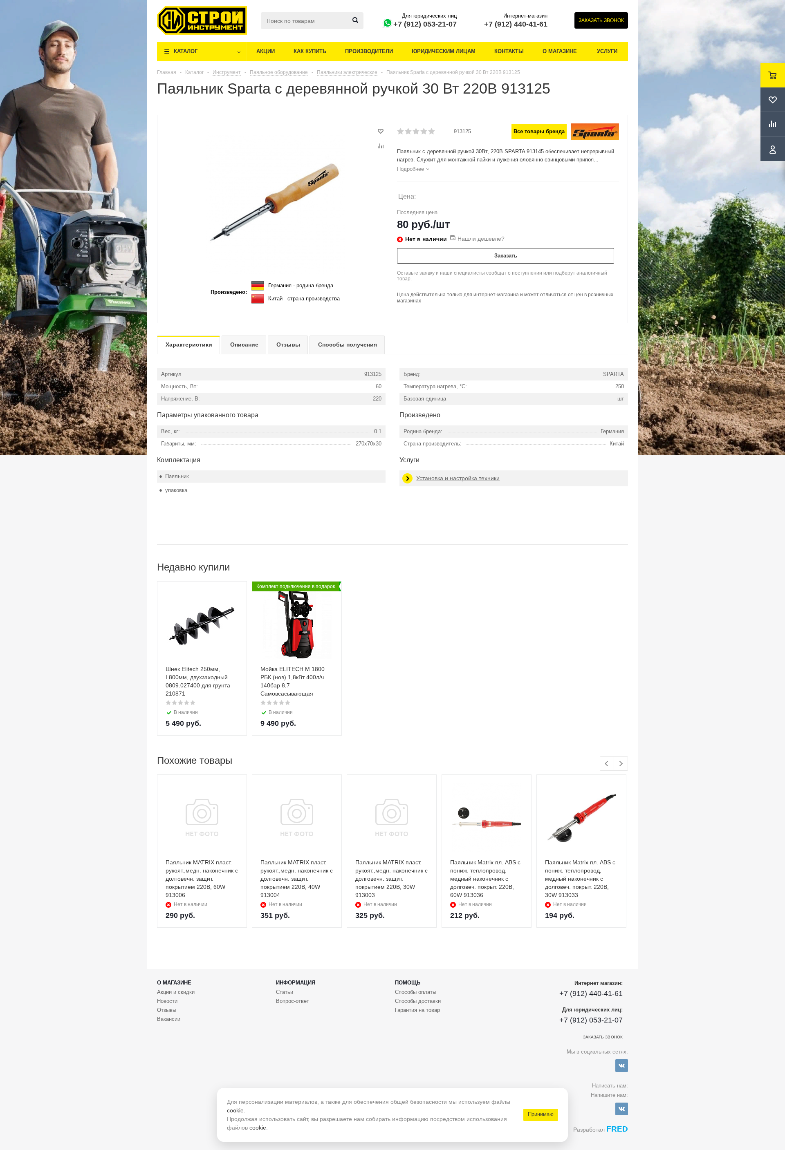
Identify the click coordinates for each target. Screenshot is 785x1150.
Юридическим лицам (443, 51)
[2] (409, 131)
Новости (167, 1001)
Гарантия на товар (417, 1010)
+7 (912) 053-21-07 (425, 24)
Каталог (185, 51)
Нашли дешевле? (481, 238)
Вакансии (168, 1019)
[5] (432, 131)
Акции (265, 51)
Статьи (284, 992)
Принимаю (541, 1114)
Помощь (407, 983)
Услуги (607, 51)
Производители (369, 51)
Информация (295, 983)
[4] (424, 131)
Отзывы (166, 1010)
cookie (235, 1110)
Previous (607, 763)
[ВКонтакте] (621, 1065)
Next (621, 763)
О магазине (560, 51)
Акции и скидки (176, 992)
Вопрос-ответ (292, 1001)
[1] (401, 131)
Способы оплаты (415, 992)
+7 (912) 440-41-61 (515, 24)
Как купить (310, 51)
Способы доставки (418, 1001)
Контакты (509, 51)
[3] (416, 131)
